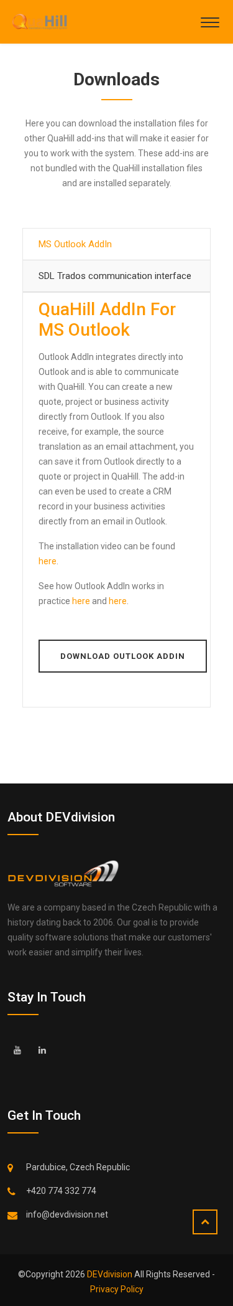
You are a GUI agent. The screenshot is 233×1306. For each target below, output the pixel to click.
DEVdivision (110, 1274)
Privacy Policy (117, 1289)
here (48, 561)
